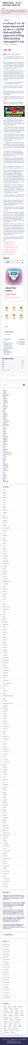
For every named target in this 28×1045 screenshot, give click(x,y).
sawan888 (5, 672)
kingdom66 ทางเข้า (7, 581)
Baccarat (5, 530)
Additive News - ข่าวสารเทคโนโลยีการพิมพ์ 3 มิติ (11, 4)
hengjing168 (5, 561)
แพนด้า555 (5, 883)
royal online (5, 662)
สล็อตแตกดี (5, 838)
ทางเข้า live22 (6, 751)
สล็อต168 (5, 787)
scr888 (4, 678)
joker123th (5, 578)
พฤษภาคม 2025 (6, 982)
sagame (4, 665)
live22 (4, 409)
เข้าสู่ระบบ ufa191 (6, 850)
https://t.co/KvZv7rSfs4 (10, 254)
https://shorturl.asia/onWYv (9, 251)
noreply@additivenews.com (14, 297)
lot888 (4, 591)
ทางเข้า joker (5, 467)
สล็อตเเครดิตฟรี (6, 835)
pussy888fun (6, 657)
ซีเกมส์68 (5, 744)
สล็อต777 (4, 797)
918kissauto (5, 510)
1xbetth (4, 500)
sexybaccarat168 (7, 683)
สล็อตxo (4, 480)
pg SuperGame (6, 609)
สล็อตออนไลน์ (5, 481)
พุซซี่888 (4, 772)
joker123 (5, 392)
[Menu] (3, 8)
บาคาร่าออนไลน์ (6, 421)
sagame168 (5, 667)
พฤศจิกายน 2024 (6, 997)
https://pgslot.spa (7, 454)
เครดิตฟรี (5, 853)
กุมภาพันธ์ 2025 (6, 990)
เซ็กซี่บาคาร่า (5, 855)
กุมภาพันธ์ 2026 (6, 959)
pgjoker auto (5, 624)
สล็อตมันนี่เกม (5, 817)
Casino (4, 538)
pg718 (4, 611)
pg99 (4, 614)
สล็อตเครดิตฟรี (6, 828)
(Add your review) (6, 370)
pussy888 (5, 400)
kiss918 (4, 459)
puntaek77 (5, 652)
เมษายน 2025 (6, 985)
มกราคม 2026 (6, 962)
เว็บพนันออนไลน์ (6, 866)
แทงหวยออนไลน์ (6, 881)
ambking (5, 525)
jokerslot (5, 476)
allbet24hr (5, 520)
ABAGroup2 (5, 517)
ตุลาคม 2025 (5, 969)
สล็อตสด (4, 822)
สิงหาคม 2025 (6, 974)
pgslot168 (5, 629)
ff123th (4, 548)
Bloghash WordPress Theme (14, 1042)
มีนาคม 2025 (5, 987)
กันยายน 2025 (6, 972)
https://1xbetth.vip (7, 452)
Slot (4, 688)
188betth (5, 497)
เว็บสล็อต (5, 868)
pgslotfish (5, 639)
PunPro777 (5, 647)
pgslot (4, 56)
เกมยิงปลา (5, 848)
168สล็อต (5, 492)
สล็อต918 (5, 802)
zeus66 (4, 731)
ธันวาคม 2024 (6, 995)
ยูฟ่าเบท (4, 777)
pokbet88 (5, 644)
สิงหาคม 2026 (6, 944)
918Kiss (4, 507)
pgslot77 (6, 20)
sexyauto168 (6, 680)
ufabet (4, 718)
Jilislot (4, 568)
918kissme (5, 512)
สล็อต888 (5, 439)
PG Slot (4, 604)
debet (4, 543)
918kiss (4, 390)
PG (3, 601)
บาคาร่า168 (5, 403)
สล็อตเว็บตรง (5, 436)
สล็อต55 (4, 792)
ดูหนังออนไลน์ (5, 465)
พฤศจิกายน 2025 (6, 967)
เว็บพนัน (4, 863)
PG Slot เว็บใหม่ (6, 606)
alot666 (4, 522)
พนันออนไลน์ (5, 769)
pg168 (4, 430)
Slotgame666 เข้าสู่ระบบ (8, 695)
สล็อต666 (5, 794)
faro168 (4, 545)
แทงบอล (4, 876)
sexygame (5, 685)
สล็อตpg (4, 810)
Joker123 (5, 576)
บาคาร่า (4, 446)
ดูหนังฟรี (4, 398)
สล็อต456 (5, 789)
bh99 (4, 533)
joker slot (5, 468)
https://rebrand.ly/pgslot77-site (10, 246)
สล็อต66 (4, 434)
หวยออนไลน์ (5, 425)
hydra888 (5, 566)
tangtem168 (5, 705)
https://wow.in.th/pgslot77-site (10, 249)
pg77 (12, 1013)
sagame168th (6, 395)
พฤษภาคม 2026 (6, 951)
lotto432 (5, 594)
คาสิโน (4, 733)
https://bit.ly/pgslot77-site (9, 244)
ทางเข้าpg (12, 242)
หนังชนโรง (5, 393)
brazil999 (5, 535)
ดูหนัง (4, 411)
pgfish (4, 619)
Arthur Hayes (10, 294)
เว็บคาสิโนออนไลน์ (6, 858)
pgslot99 (5, 637)
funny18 (4, 553)
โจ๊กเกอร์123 (5, 470)
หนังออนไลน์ (5, 414)
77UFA (4, 505)
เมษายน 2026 (6, 954)
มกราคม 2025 (6, 992)
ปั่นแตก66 (5, 419)
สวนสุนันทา (5, 840)
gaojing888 (5, 555)
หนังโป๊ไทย (5, 451)
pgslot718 (5, 632)
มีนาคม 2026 (5, 957)
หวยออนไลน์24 (6, 845)
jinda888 (5, 573)
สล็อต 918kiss (5, 784)
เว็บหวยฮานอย (6, 873)
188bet (4, 495)
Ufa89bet (5, 716)
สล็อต (4, 472)
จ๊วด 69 (4, 741)
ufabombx (5, 721)
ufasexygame (6, 726)
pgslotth (5, 642)
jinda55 (4, 431)
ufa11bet (5, 713)
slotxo (4, 447)
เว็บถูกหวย (5, 861)
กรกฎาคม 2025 (6, 977)
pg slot (4, 457)
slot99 (4, 433)
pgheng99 (5, 406)
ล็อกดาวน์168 (5, 779)
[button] (8, 334)
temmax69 (5, 711)
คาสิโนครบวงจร (6, 736)
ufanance (5, 723)
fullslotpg (5, 408)
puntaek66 (5, 650)
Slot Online (5, 690)
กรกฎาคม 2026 (6, 946)
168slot (4, 489)
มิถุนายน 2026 (6, 949)
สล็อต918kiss (5, 805)
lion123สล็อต (5, 584)
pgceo (4, 617)
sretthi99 (5, 700)
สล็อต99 (4, 807)
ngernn (4, 596)
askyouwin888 (6, 528)
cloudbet (5, 540)
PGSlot (4, 627)
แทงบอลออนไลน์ (6, 878)
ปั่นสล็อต (4, 764)
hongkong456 (6, 563)
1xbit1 (4, 502)
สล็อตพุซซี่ (5, 815)
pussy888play (6, 660)
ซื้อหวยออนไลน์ (6, 424)
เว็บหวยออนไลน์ (6, 871)
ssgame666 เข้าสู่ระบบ (8, 703)
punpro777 (5, 422)
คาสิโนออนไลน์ (6, 739)
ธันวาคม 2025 (6, 964)
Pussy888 (5, 655)
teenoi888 (5, 708)
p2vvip (4, 599)
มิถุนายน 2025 (6, 979)
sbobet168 (5, 675)
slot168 (4, 693)
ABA (4, 515)
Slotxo (4, 698)
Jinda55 (4, 571)
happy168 (5, 558)
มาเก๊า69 (5, 774)
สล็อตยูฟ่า (5, 820)
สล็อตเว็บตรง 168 (6, 833)
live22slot (5, 589)
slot (3, 462)
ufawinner (5, 728)
